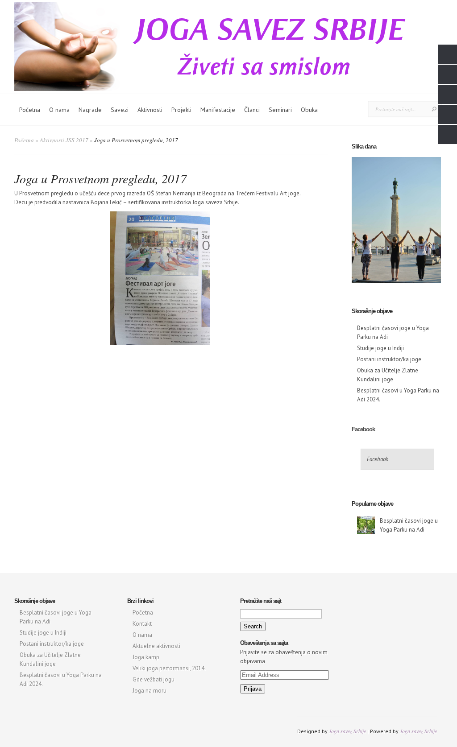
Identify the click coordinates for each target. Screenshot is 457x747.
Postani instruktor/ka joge (389, 359)
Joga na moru (149, 690)
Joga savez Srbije (347, 731)
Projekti (181, 110)
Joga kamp (146, 657)
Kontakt (142, 623)
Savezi (120, 110)
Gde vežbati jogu (153, 679)
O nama (59, 110)
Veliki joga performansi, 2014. (169, 668)
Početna (29, 110)
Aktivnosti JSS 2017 (64, 140)
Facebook (363, 429)
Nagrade (90, 110)
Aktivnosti (149, 110)
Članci (252, 110)
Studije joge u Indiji (380, 348)
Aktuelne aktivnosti (156, 646)
